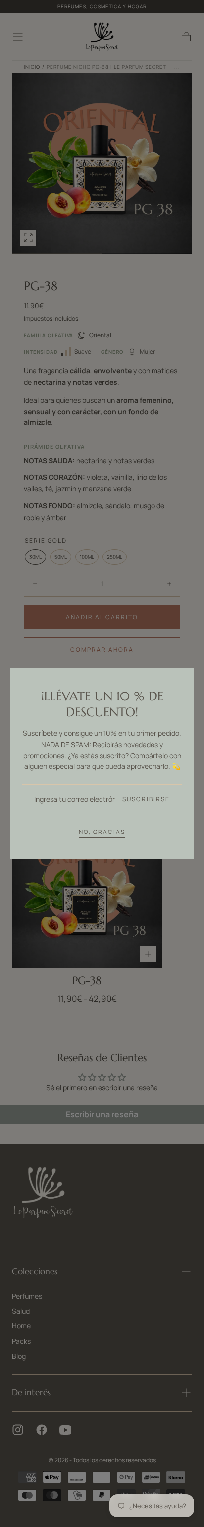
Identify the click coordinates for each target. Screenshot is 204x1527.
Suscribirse (146, 799)
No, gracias (102, 832)
